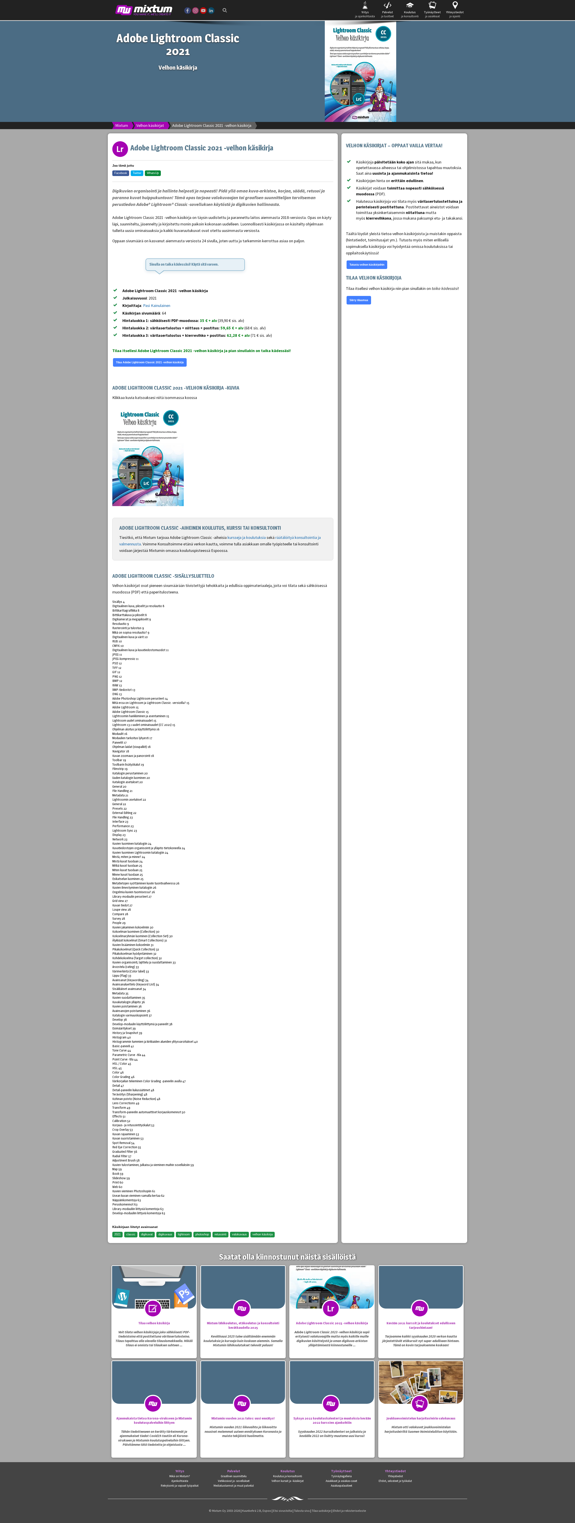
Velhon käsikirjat (150, 125)
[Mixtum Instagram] (195, 10)
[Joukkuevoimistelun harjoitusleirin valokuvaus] (421, 1391)
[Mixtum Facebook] (187, 10)
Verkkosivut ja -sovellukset (234, 1481)
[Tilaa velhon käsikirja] (154, 1296)
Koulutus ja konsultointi (287, 1476)
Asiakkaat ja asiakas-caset (341, 1481)
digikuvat (147, 1234)
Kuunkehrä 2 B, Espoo (256, 1511)
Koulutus (288, 1471)
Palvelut (233, 1471)
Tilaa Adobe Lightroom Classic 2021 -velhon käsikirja (150, 362)
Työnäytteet (341, 1471)
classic (130, 1234)
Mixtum (121, 125)
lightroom (184, 1234)
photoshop (202, 1234)
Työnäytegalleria (341, 1476)
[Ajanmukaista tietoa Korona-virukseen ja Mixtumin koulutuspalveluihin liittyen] (154, 1391)
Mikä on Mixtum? (179, 1476)
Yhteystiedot (395, 1471)
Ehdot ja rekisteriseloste (349, 1511)
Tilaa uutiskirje (321, 1511)
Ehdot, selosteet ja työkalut (395, 1481)
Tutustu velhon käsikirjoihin (366, 264)
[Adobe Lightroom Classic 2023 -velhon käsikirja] (332, 1296)
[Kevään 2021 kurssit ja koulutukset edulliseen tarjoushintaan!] (421, 1296)
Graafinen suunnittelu (234, 1476)
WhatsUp (153, 173)
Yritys (179, 1471)
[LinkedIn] (211, 10)
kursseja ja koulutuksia (247, 537)
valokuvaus (239, 1234)
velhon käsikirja (262, 1234)
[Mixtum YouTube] (203, 10)
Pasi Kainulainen (156, 305)
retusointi (220, 1234)
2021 (117, 1234)
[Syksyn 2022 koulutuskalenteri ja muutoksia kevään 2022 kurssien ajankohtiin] (332, 1391)
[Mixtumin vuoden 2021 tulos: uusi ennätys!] (243, 1391)
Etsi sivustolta (282, 1511)
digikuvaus (165, 1234)
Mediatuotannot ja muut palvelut (234, 1486)
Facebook (120, 173)
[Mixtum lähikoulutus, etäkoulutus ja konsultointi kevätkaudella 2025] (243, 1296)
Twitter (137, 173)
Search (223, 7)
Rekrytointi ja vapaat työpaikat (180, 1486)
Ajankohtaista (179, 1481)
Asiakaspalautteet (341, 1486)
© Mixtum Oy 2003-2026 (224, 1511)
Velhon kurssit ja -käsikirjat (288, 1481)
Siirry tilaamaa (358, 300)
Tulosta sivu (302, 1511)
